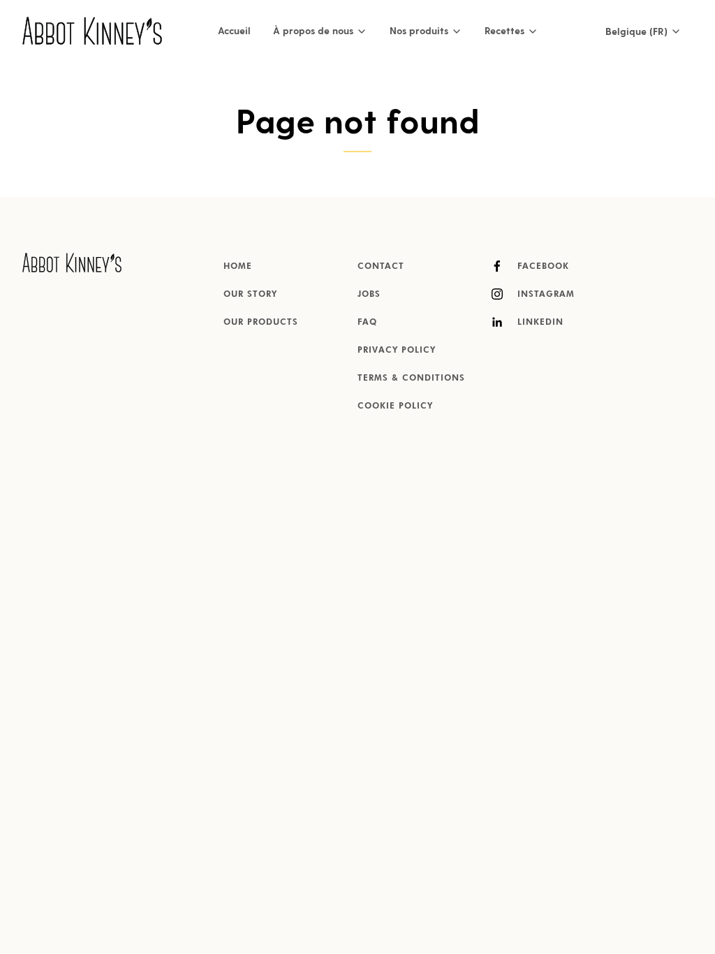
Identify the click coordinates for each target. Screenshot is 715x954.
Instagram (544, 295)
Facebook (541, 267)
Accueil (234, 30)
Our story (250, 295)
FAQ (367, 322)
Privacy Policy (397, 350)
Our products (260, 322)
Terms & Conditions (411, 378)
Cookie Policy (395, 406)
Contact (381, 267)
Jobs (369, 295)
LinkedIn (538, 322)
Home (237, 267)
